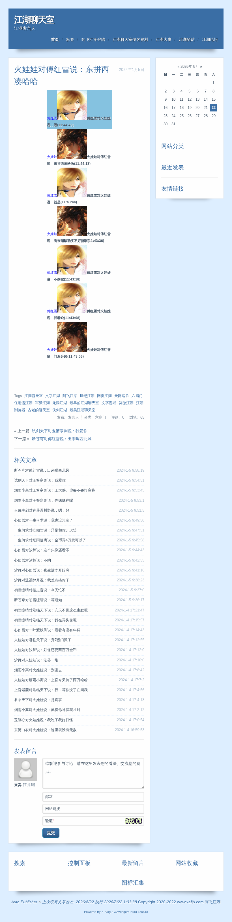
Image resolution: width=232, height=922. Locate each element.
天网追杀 (121, 396)
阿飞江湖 (70, 396)
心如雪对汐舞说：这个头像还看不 (41, 550)
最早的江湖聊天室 (84, 403)
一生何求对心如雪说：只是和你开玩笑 (45, 530)
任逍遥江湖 (23, 403)
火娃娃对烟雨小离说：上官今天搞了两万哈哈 (51, 680)
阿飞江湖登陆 (93, 39)
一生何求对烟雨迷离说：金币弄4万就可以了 (50, 540)
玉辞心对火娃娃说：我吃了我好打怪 (43, 720)
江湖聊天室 (34, 20)
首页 (55, 39)
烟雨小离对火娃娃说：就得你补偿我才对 (47, 710)
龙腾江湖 (59, 403)
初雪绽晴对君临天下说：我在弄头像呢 (45, 620)
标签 (70, 39)
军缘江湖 (42, 403)
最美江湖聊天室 (82, 410)
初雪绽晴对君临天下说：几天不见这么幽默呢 (51, 610)
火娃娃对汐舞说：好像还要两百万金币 (45, 650)
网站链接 (52, 809)
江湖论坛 (210, 39)
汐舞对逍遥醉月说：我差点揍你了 (41, 580)
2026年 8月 (190, 67)
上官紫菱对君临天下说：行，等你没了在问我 (51, 690)
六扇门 (137, 396)
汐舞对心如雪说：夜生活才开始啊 (41, 570)
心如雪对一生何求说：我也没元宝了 (43, 520)
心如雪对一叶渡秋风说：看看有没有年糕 (47, 630)
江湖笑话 (187, 39)
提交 (51, 832)
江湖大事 (163, 39)
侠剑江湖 (59, 410)
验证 (49, 821)
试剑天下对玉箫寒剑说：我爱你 (59, 431)
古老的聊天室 (39, 410)
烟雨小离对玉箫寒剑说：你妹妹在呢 (43, 501)
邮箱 (49, 797)
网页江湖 (104, 396)
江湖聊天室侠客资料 (130, 39)
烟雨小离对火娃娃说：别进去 (38, 670)
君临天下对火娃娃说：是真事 (38, 700)
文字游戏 (109, 403)
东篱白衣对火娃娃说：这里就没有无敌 (45, 730)
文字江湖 (52, 396)
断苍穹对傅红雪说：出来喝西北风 (61, 438)
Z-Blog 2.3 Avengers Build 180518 (125, 911)
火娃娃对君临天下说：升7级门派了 (42, 640)
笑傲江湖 (126, 403)
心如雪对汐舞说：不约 (32, 560)
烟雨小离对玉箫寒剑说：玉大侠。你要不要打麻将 (54, 490)
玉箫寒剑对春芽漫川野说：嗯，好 (41, 510)
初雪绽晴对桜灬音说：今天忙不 (40, 590)
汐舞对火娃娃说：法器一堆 (36, 660)
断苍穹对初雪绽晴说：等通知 (38, 600)
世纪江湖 (87, 396)
